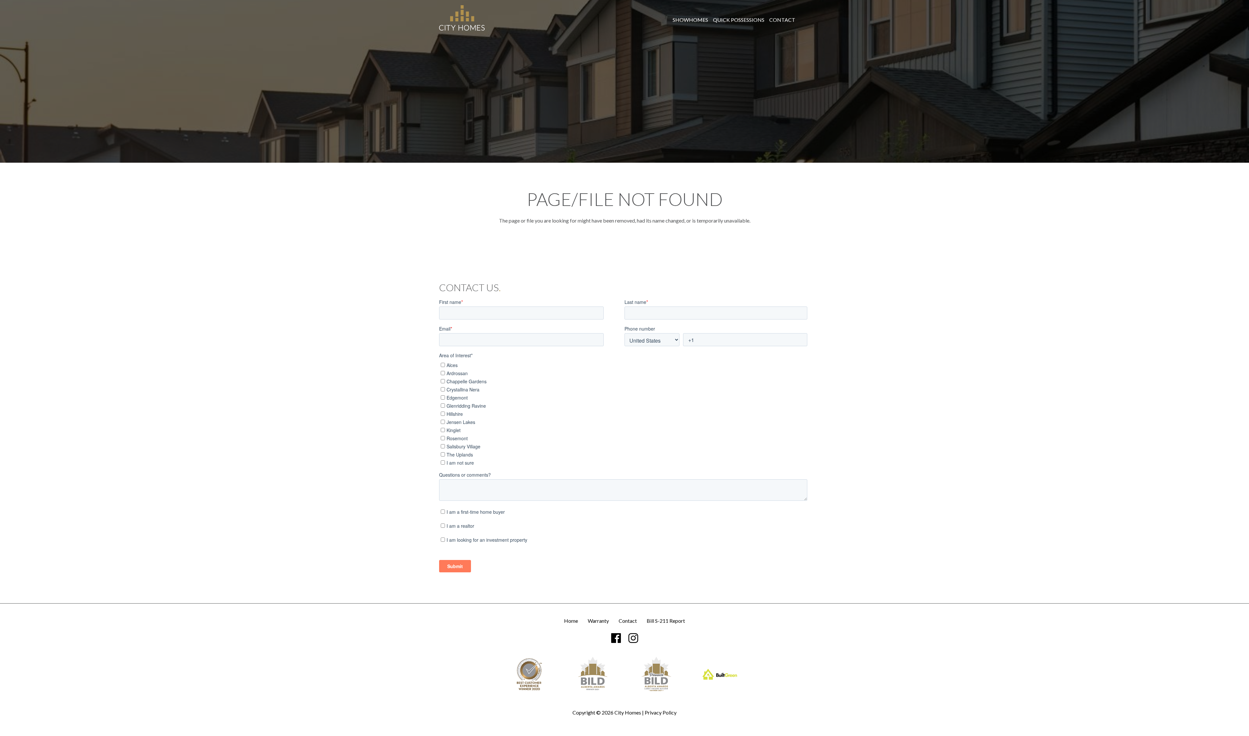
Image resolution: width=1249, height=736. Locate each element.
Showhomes (690, 19)
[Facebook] (616, 638)
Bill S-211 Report (666, 620)
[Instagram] (633, 638)
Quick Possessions (738, 19)
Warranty (598, 620)
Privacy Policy (661, 712)
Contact (782, 19)
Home (571, 620)
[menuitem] (690, 19)
